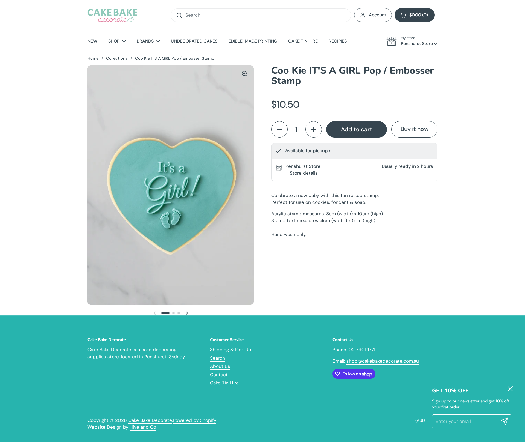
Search (217, 358)
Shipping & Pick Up (230, 350)
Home (93, 58)
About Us (220, 366)
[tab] (301, 173)
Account (377, 15)
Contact (219, 375)
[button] (415, 15)
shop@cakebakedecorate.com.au (382, 361)
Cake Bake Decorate (150, 420)
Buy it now (414, 129)
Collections (116, 58)
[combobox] (261, 15)
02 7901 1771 (362, 350)
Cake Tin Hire (224, 383)
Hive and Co (143, 427)
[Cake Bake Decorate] (113, 15)
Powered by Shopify (194, 420)
